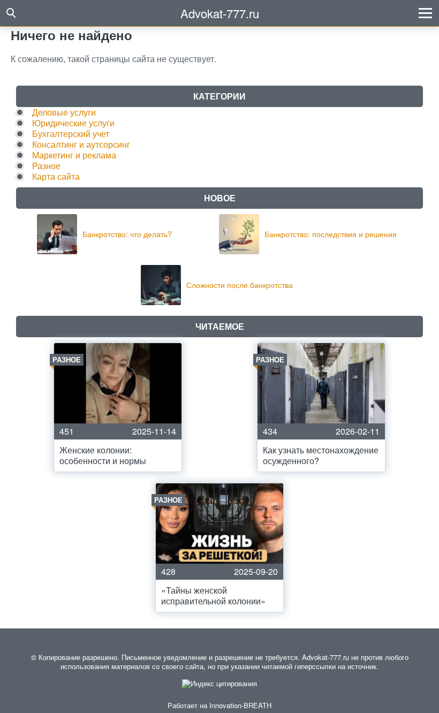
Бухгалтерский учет (70, 133)
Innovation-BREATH (240, 705)
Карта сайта (56, 176)
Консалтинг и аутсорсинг (81, 144)
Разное (46, 166)
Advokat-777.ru (219, 13)
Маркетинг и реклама (74, 155)
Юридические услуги (73, 123)
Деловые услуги (64, 112)
